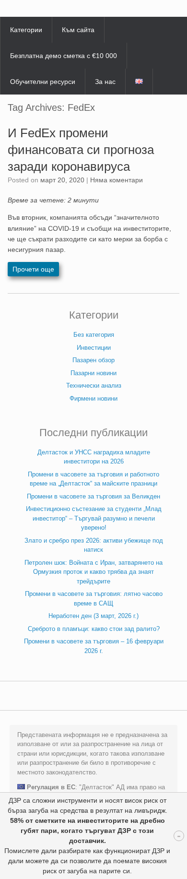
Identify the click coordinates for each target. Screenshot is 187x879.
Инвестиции (94, 347)
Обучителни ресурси (42, 81)
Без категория (93, 334)
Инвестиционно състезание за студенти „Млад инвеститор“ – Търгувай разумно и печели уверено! (94, 518)
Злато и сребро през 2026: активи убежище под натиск (93, 545)
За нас (105, 81)
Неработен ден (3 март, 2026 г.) (93, 615)
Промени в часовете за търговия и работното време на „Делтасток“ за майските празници (93, 479)
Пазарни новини (93, 373)
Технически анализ (93, 385)
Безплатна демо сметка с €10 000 (63, 55)
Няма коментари (116, 180)
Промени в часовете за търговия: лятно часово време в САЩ (94, 598)
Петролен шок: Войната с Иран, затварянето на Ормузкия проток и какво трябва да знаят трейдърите (93, 572)
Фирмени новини (93, 398)
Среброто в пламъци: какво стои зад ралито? (94, 628)
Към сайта (78, 30)
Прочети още (33, 269)
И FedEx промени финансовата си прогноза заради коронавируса (81, 150)
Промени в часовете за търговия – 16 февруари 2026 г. (94, 646)
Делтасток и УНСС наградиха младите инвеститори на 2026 (93, 457)
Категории (26, 30)
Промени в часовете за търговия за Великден (93, 496)
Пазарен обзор (93, 360)
